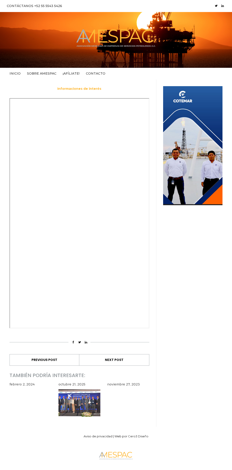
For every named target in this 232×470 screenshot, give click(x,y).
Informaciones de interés (79, 89)
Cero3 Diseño (138, 436)
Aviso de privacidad (98, 436)
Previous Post (44, 360)
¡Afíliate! (71, 73)
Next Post (114, 360)
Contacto (95, 73)
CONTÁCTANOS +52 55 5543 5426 (34, 6)
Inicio (15, 73)
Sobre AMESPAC (41, 73)
